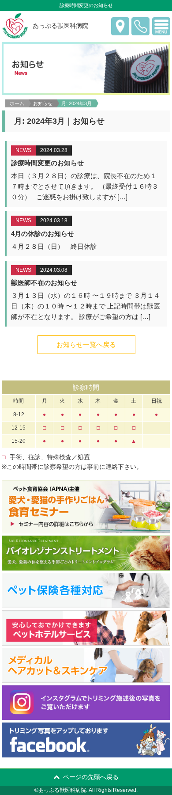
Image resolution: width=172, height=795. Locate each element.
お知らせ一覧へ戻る (86, 344)
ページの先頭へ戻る (91, 776)
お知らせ (42, 103)
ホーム (17, 103)
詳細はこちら (87, 174)
